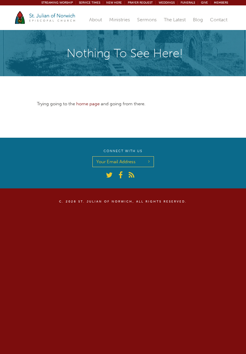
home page (88, 103)
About (95, 19)
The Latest (175, 19)
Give (204, 2)
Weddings (167, 2)
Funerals (188, 2)
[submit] (149, 160)
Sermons (147, 19)
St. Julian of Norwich (105, 201)
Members (221, 2)
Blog (198, 19)
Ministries (119, 19)
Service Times (89, 2)
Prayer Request (140, 2)
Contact (218, 19)
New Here (114, 2)
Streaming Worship (57, 2)
